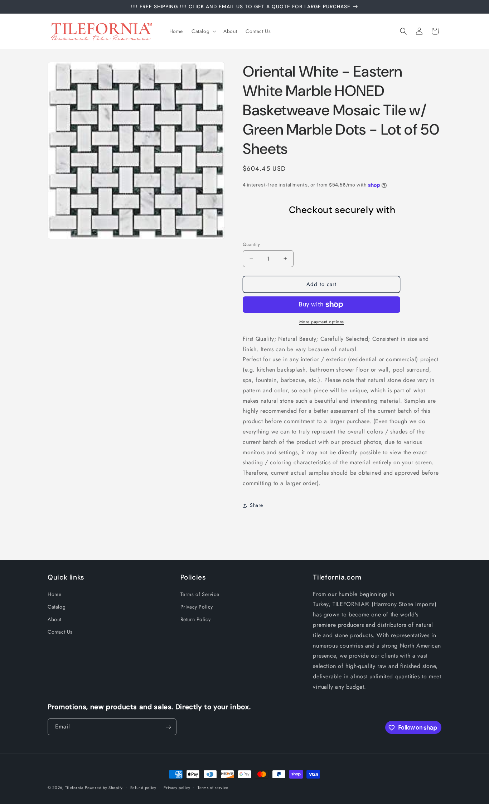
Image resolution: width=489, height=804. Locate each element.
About (54, 619)
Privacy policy (177, 787)
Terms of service (213, 787)
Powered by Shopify (104, 787)
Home (54, 593)
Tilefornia (74, 787)
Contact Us (60, 631)
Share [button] (256, 505)
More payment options (321, 322)
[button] (203, 31)
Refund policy (143, 787)
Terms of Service (199, 593)
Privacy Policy (196, 606)
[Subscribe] (168, 727)
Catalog (57, 606)
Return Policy (195, 619)
